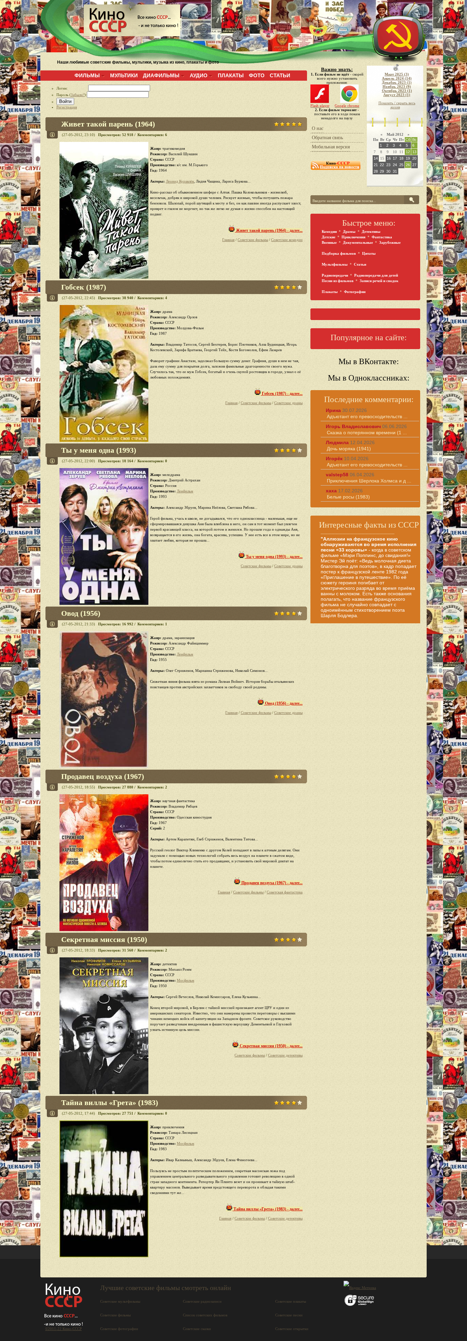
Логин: (72, 88)
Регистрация (66, 107)
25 (401, 165)
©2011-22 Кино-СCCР (63, 1329)
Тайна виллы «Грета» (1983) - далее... (267, 1209)
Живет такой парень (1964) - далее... (269, 230)
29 (382, 171)
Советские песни (289, 1315)
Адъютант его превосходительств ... (367, 416)
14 (376, 158)
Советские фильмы (253, 240)
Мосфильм (185, 980)
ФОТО (257, 75)
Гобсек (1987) (83, 287)
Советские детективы (285, 1055)
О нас (317, 128)
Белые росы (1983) (348, 497)
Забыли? (77, 95)
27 (414, 165)
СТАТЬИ (280, 75)
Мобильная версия (331, 146)
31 (395, 171)
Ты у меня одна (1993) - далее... (274, 556)
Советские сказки (197, 1329)
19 (408, 158)
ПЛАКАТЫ (231, 75)
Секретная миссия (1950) (104, 939)
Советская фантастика (285, 892)
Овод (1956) (80, 613)
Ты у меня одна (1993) (98, 450)
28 (376, 171)
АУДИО (199, 75)
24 (395, 165)
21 (376, 165)
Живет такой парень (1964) (108, 124)
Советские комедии (287, 240)
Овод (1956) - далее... (283, 703)
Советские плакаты (290, 1301)
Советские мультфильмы (120, 1301)
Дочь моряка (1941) (349, 448)
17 (395, 158)
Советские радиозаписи (202, 1301)
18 (401, 158)
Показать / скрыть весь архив (396, 105)
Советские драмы (288, 403)
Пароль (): (71, 95)
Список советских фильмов (205, 1315)
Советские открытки (291, 1329)
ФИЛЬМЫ (87, 75)
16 (389, 158)
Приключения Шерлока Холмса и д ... (369, 480)
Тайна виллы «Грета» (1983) (109, 1102)
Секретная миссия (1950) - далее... (271, 1046)
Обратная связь (327, 137)
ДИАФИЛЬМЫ (161, 75)
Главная (228, 240)
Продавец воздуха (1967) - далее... (271, 882)
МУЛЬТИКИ (124, 75)
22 (382, 165)
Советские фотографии (119, 1329)
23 (388, 165)
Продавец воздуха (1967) (102, 776)
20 (414, 158)
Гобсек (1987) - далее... (282, 393)
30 (388, 171)
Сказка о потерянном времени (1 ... (367, 432)
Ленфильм (185, 491)
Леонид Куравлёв (180, 181)
